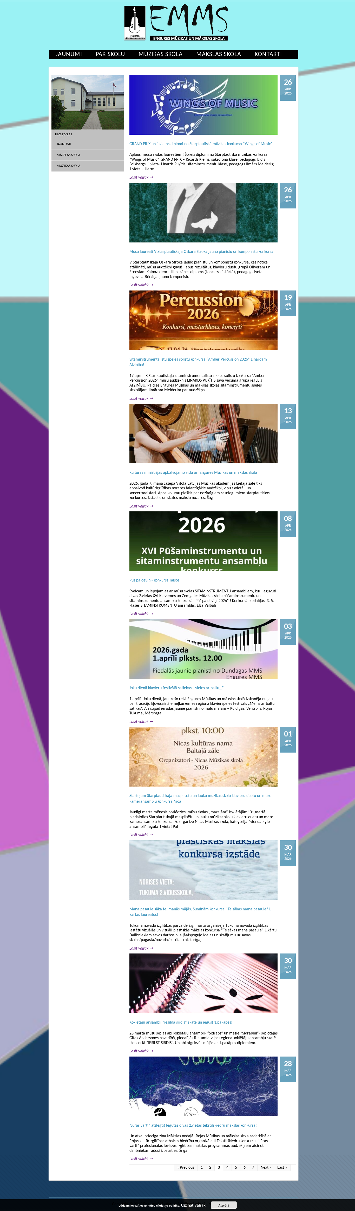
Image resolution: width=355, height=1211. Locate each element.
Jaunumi (69, 54)
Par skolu (110, 54)
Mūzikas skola (161, 54)
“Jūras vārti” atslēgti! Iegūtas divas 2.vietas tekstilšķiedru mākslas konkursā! (193, 1126)
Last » (282, 1168)
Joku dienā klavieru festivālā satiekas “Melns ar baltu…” (176, 688)
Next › (266, 1168)
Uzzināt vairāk (193, 1205)
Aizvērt (223, 1205)
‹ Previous (186, 1168)
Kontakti (268, 54)
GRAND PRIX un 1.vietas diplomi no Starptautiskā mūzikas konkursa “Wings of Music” (201, 144)
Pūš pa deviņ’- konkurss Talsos (154, 580)
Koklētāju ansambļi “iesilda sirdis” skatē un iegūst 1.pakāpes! (180, 1022)
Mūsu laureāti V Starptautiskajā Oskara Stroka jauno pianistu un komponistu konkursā (201, 252)
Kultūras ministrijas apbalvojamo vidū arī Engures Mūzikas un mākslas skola (193, 473)
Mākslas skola (218, 54)
